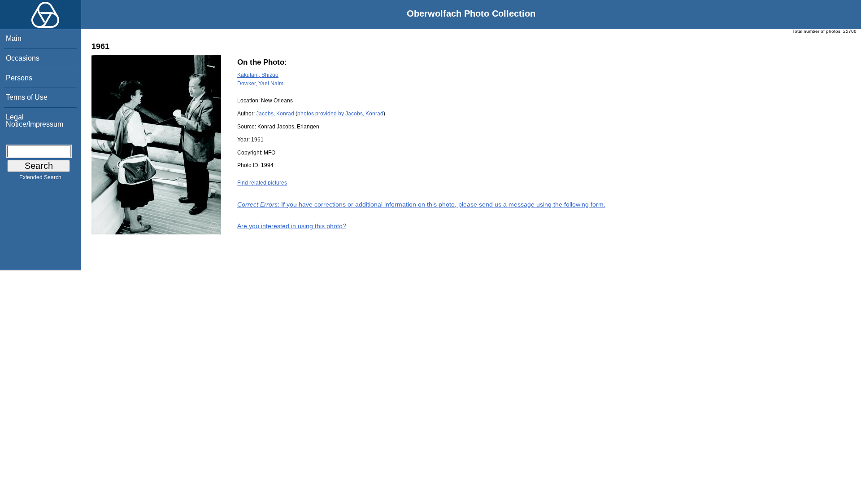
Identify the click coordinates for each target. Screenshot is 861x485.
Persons (19, 78)
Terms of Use (27, 97)
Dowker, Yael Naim (260, 83)
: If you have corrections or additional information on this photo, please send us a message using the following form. (421, 204)
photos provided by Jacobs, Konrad (340, 113)
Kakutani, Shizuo (257, 75)
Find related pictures (262, 183)
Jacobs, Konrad (275, 113)
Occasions (22, 58)
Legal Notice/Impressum (34, 120)
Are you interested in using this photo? (291, 225)
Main (14, 38)
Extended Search (40, 177)
